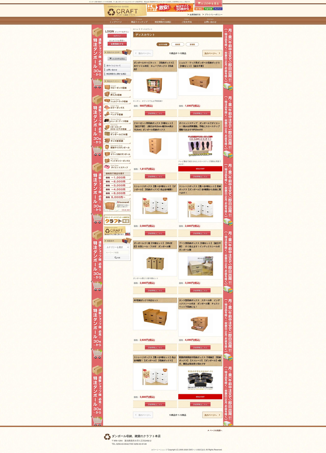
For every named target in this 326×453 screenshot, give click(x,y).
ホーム (135, 29)
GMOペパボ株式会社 (196, 449)
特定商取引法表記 (163, 21)
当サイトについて (113, 65)
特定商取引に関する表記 (116, 74)
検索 (118, 257)
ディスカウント (146, 29)
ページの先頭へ (216, 430)
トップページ (116, 21)
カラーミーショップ (159, 449)
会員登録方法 (195, 14)
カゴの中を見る (118, 58)
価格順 (177, 44)
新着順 (192, 44)
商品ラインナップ (139, 21)
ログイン (117, 35)
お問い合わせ (210, 21)
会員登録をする (117, 43)
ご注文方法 (187, 21)
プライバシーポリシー (213, 14)
